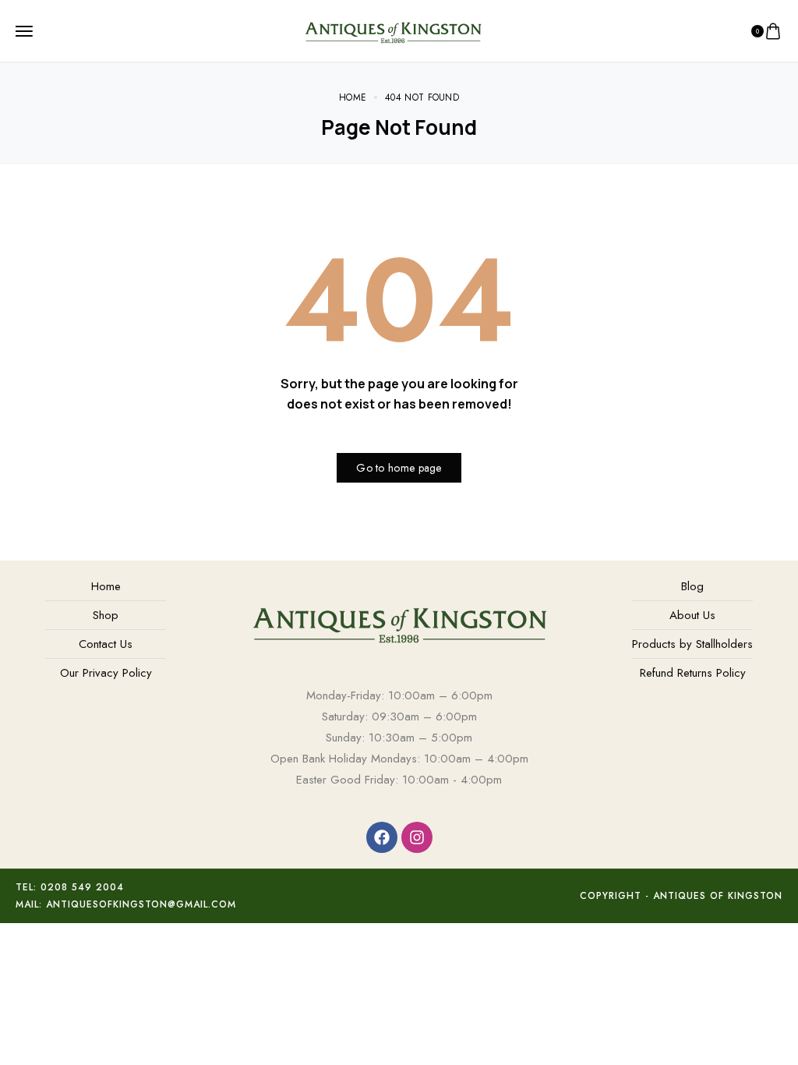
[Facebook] (381, 837)
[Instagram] (417, 837)
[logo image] (392, 29)
